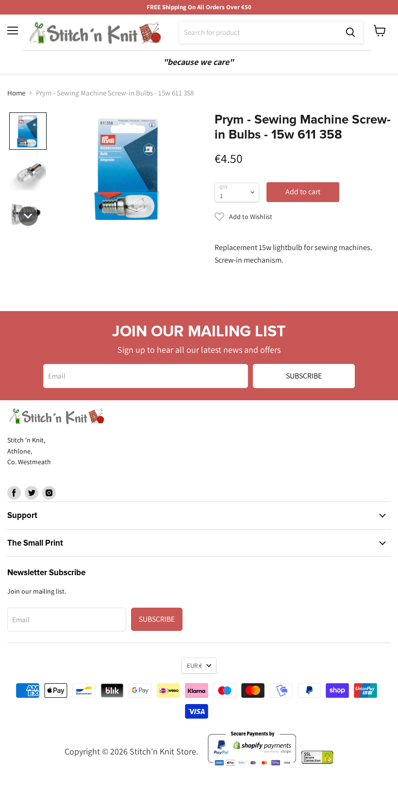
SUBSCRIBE (304, 376)
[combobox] (258, 32)
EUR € (194, 665)
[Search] (350, 32)
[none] (28, 131)
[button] (303, 216)
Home (16, 93)
